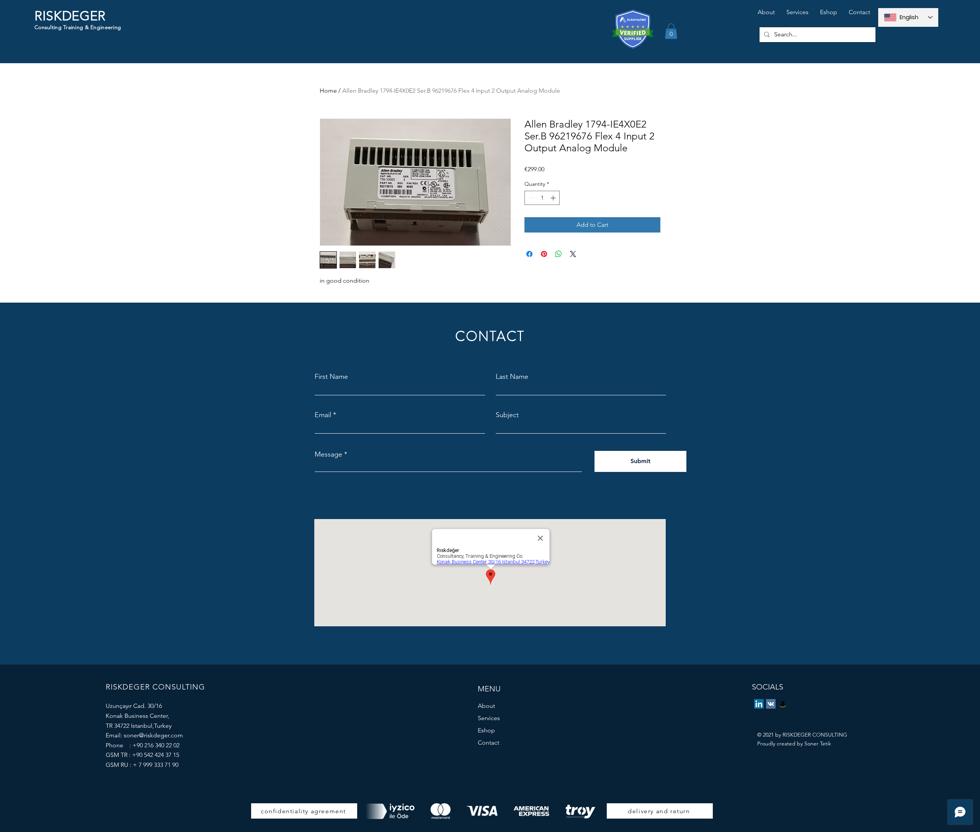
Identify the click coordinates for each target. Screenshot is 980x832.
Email (323, 414)
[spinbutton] (542, 198)
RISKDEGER (70, 16)
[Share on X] (573, 254)
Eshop (486, 730)
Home (328, 90)
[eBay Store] (782, 704)
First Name (331, 376)
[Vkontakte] (771, 704)
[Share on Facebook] (529, 254)
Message (328, 454)
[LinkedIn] (759, 704)
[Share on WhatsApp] (558, 254)
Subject (507, 414)
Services (489, 718)
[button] (671, 31)
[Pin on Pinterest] (544, 254)
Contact (488, 742)
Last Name (512, 376)
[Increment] (554, 198)
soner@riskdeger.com (153, 735)
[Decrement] (530, 198)
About (486, 705)
